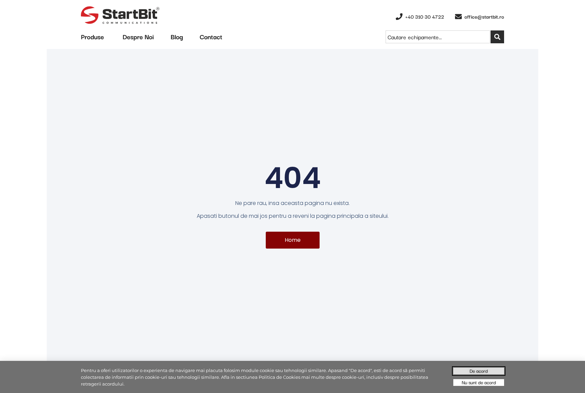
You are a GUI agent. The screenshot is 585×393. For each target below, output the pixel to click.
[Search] (497, 36)
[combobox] (438, 36)
